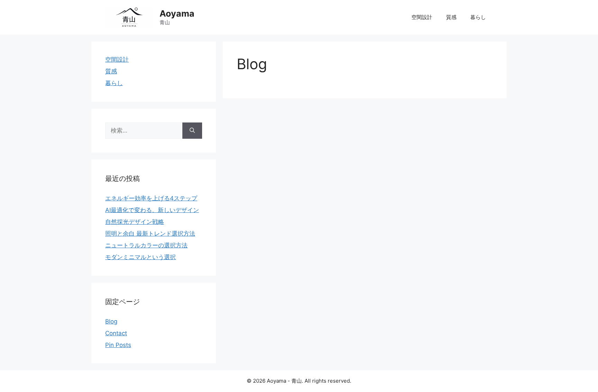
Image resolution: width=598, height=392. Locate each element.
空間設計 (421, 17)
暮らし (478, 17)
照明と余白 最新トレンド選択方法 (150, 233)
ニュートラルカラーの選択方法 (146, 245)
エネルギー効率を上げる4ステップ (151, 198)
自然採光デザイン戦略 (134, 221)
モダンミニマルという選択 (140, 257)
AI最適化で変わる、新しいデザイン (152, 210)
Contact (116, 333)
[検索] (192, 130)
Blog (111, 321)
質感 (451, 17)
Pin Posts (118, 344)
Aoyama (177, 13)
